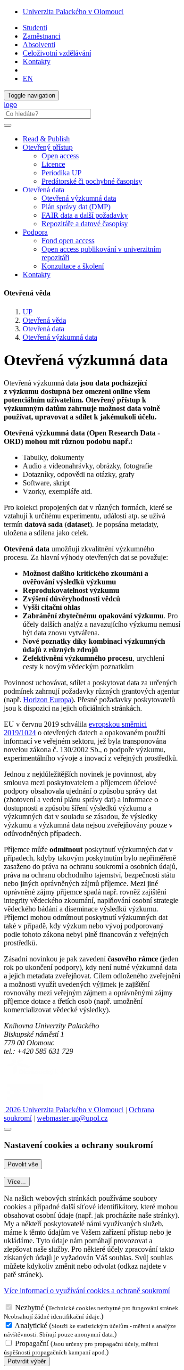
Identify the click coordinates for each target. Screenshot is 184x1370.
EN (28, 78)
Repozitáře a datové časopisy (85, 224)
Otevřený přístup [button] (48, 147)
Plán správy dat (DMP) (76, 207)
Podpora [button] (35, 232)
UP (28, 312)
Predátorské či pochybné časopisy (92, 181)
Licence (53, 164)
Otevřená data (43, 329)
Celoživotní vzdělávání (57, 53)
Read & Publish (46, 139)
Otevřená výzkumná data (79, 198)
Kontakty (36, 61)
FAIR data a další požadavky (85, 215)
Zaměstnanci (41, 36)
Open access (60, 156)
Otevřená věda (44, 320)
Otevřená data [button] (43, 190)
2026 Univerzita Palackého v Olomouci (64, 1110)
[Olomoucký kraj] (36, 1076)
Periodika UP (62, 173)
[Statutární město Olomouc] (25, 1101)
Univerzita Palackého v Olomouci (73, 12)
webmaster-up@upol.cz (72, 1118)
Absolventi (39, 45)
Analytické (31, 1325)
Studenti (35, 28)
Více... (17, 1181)
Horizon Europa (47, 700)
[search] (7, 125)
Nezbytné (29, 1308)
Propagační (32, 1343)
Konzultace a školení (73, 266)
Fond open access (68, 241)
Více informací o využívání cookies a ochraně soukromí (87, 1291)
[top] (7, 1129)
